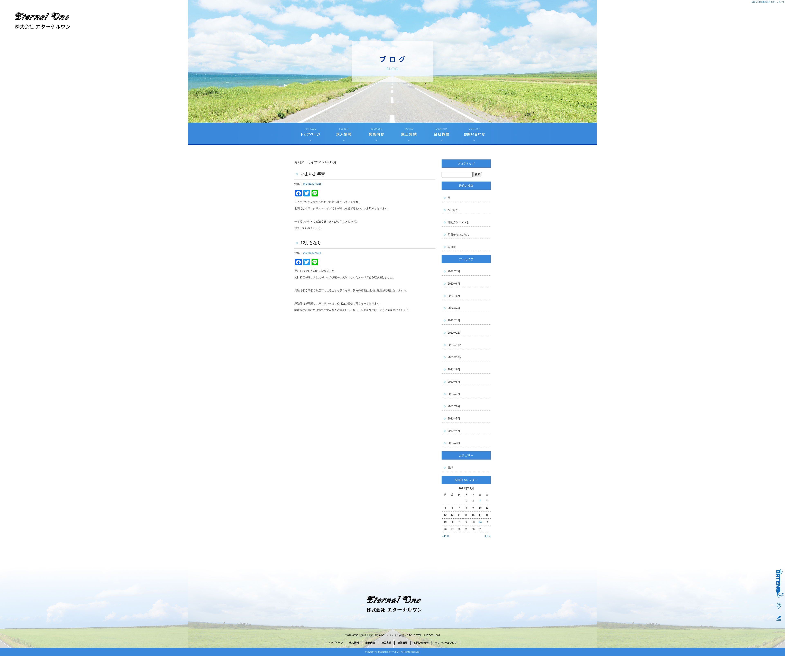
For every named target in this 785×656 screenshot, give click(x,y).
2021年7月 (454, 394)
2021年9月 (454, 369)
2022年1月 (454, 320)
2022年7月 (454, 271)
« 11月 (445, 536)
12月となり (311, 242)
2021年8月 (454, 381)
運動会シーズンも (458, 222)
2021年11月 (455, 345)
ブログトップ (466, 163)
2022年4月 (454, 308)
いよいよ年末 (313, 174)
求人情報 (343, 134)
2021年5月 (454, 418)
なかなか (453, 210)
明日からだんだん (458, 234)
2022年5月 (454, 295)
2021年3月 (454, 443)
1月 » (488, 536)
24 (480, 522)
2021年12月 (455, 332)
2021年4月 (454, 430)
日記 (450, 467)
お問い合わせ (474, 134)
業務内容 (376, 134)
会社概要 (441, 134)
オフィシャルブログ (446, 642)
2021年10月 (455, 357)
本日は (452, 246)
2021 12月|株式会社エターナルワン (768, 2)
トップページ (310, 134)
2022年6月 (454, 283)
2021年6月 (454, 406)
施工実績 (408, 134)
